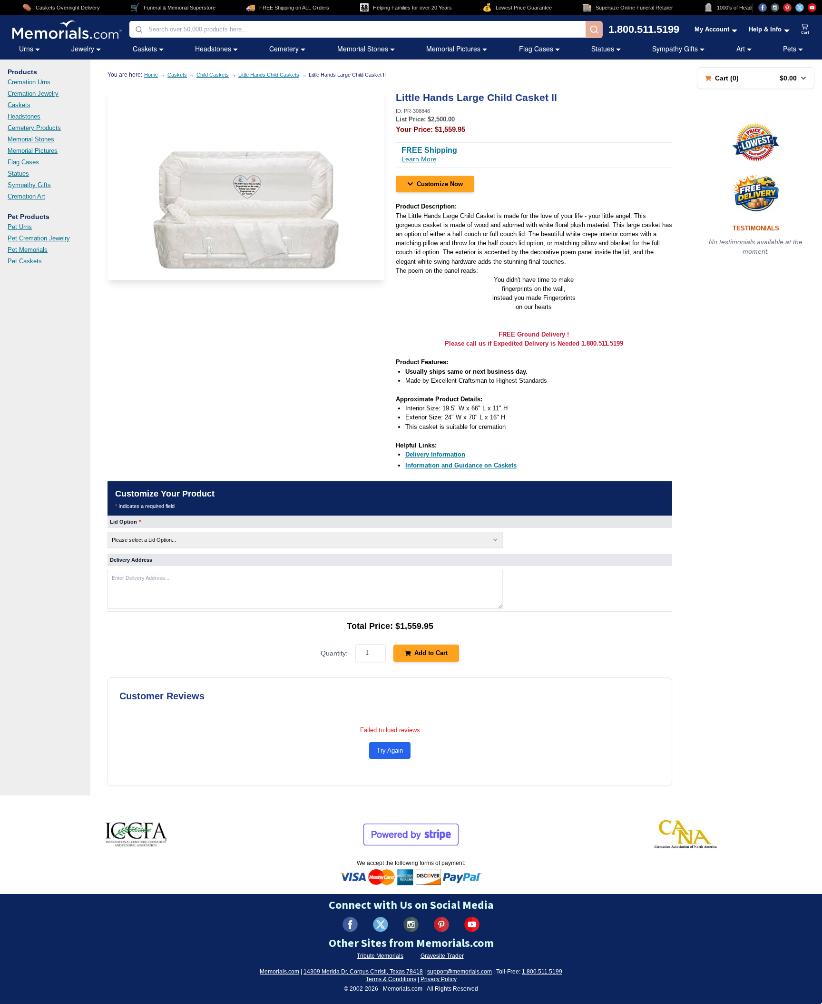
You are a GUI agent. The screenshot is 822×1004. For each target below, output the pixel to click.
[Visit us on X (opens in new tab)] (799, 7)
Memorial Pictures (453, 48)
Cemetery (284, 48)
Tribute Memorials (380, 956)
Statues (602, 48)
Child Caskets (212, 75)
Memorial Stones (362, 48)
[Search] (594, 29)
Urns (26, 48)
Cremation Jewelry (33, 93)
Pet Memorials (28, 249)
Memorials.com (279, 971)
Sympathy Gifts (675, 48)
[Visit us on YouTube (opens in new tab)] (812, 7)
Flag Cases (536, 48)
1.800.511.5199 (643, 29)
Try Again (390, 750)
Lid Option (125, 522)
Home (151, 75)
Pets (789, 48)
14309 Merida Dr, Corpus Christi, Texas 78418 (363, 971)
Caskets (145, 48)
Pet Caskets (25, 261)
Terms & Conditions (391, 979)
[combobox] (357, 29)
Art (740, 48)
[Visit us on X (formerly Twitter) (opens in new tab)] (380, 924)
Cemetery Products (34, 127)
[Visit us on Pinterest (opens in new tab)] (787, 7)
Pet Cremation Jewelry (39, 238)
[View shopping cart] (805, 29)
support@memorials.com (459, 971)
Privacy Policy (439, 979)
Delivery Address (131, 560)
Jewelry (82, 48)
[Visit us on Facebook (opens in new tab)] (762, 7)
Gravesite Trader (442, 956)
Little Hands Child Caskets (268, 75)
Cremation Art (26, 196)
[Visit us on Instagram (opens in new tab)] (775, 7)
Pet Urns (20, 226)
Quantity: (334, 653)
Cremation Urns (29, 82)
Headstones (213, 48)
